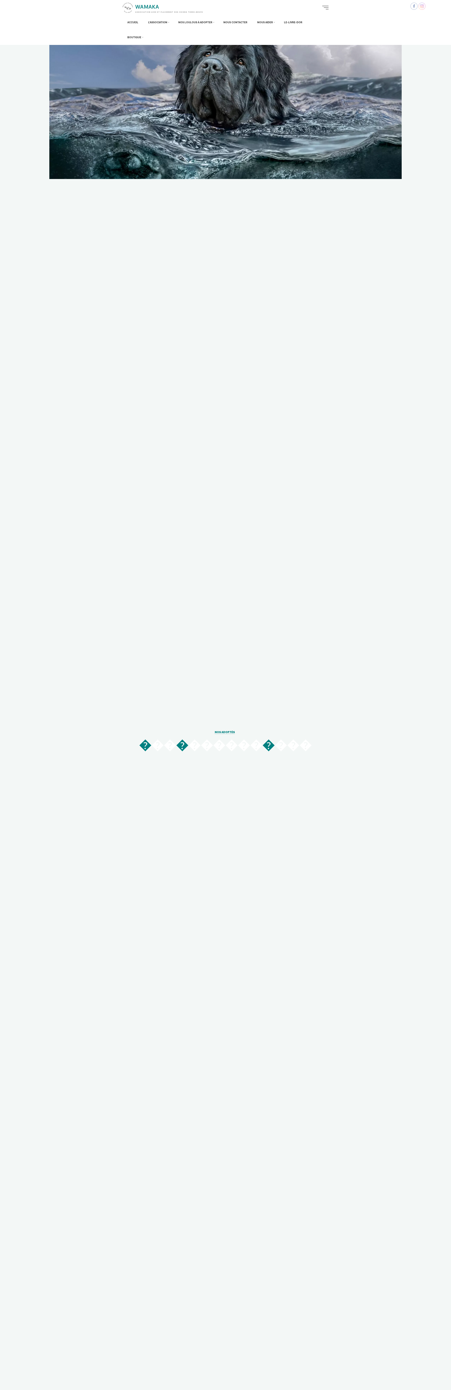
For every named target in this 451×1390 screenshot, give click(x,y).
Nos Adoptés (225, 732)
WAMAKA (147, 6)
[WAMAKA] (127, 7)
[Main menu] (325, 7)
